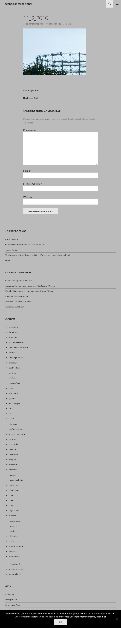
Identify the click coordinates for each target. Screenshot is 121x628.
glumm (12, 398)
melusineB (13, 454)
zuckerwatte (14, 556)
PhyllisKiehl (14, 510)
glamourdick (14, 393)
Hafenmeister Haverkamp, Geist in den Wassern (25, 244)
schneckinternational (18, 4)
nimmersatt (14, 490)
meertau (12, 449)
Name (27, 170)
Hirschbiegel (14, 403)
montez (12, 475)
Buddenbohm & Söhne (18, 347)
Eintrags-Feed (11, 599)
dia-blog (12, 373)
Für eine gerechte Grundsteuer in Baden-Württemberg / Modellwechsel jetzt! (38, 255)
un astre (12, 541)
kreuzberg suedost (17, 434)
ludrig (7, 260)
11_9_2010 (66, 24)
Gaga (11, 388)
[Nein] (117, 618)
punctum (13, 515)
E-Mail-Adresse (32, 183)
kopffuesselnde (15, 429)
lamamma (13, 439)
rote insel (13, 526)
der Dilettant (14, 368)
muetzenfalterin (16, 480)
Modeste (13, 470)
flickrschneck (14, 564)
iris (10, 408)
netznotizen (14, 485)
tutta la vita (29, 280)
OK (60, 622)
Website (27, 196)
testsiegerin (14, 531)
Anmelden (9, 594)
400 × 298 (53, 24)
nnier (11, 495)
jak (10, 414)
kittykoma (13, 424)
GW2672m (19, 307)
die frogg (12, 378)
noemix (12, 500)
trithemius (13, 536)
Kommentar (30, 130)
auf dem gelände (16, 342)
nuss (11, 505)
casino (11, 352)
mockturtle (13, 464)
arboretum (13, 337)
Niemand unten (11, 250)
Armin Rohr (14, 332)
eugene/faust (14, 383)
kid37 (11, 419)
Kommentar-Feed (12, 605)
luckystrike (13, 444)
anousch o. (13, 327)
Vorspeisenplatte (16, 546)
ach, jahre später (12, 239)
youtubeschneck (16, 569)
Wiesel (8, 291)
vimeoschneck (15, 574)
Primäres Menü (117, 4)
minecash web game (13, 280)
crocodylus (13, 363)
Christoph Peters (16, 357)
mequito (12, 459)
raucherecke (14, 521)
